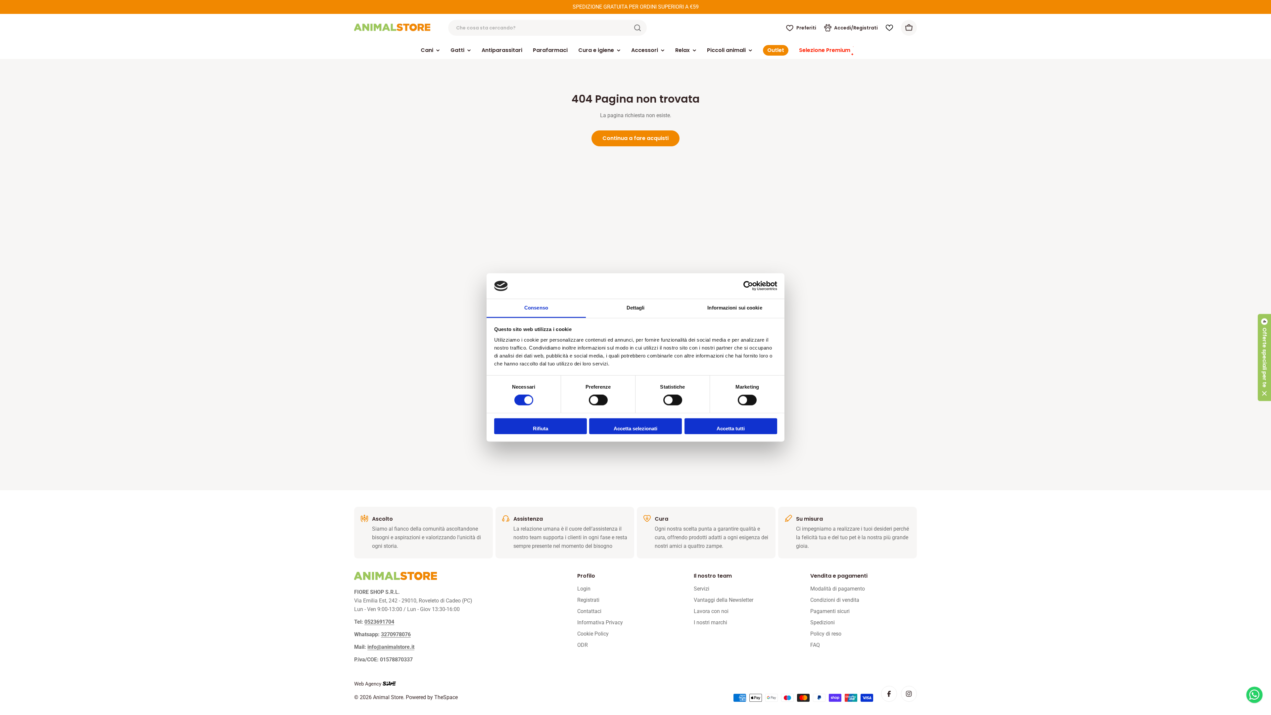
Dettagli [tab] (636, 307)
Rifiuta (540, 428)
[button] (1264, 357)
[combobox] (547, 28)
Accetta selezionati (635, 428)
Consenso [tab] (536, 307)
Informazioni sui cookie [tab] (734, 307)
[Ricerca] (637, 28)
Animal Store (388, 697)
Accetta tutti (731, 428)
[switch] (598, 400)
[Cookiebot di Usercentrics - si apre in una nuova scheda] (748, 286)
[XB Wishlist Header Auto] (889, 27)
